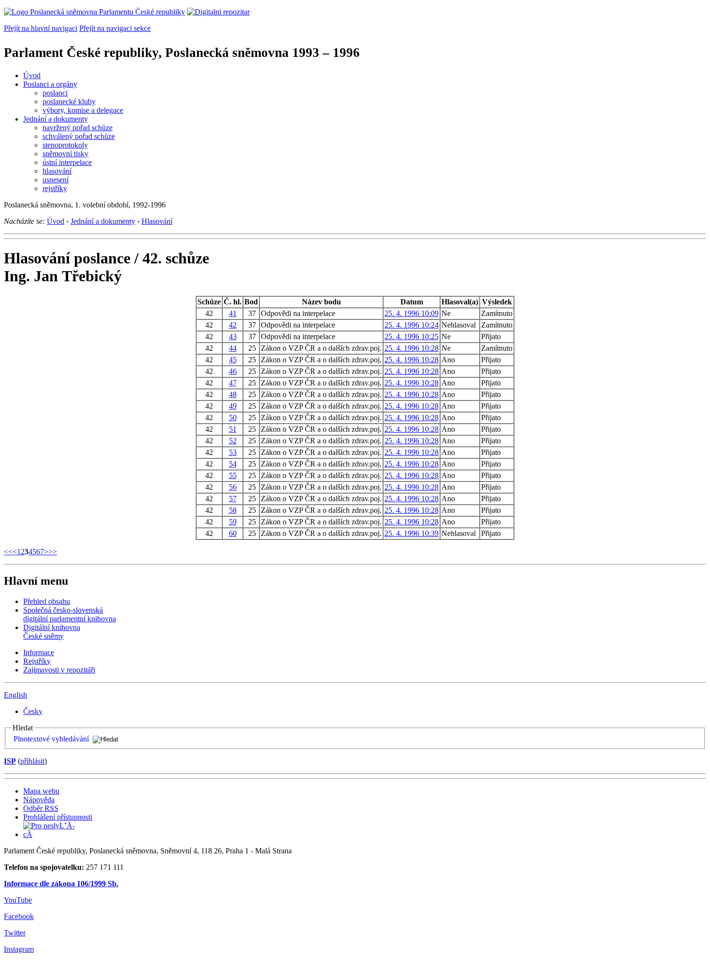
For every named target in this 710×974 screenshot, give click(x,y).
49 (233, 406)
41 (233, 313)
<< (8, 552)
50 (233, 417)
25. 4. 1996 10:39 (411, 533)
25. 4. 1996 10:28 (411, 348)
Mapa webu (41, 791)
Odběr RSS (40, 808)
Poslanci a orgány (50, 84)
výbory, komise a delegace (83, 110)
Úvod (32, 75)
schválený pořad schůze (79, 136)
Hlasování (157, 221)
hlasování (57, 171)
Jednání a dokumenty (55, 119)
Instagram (19, 949)
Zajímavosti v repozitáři (59, 670)
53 (233, 452)
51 (233, 429)
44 (233, 348)
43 (233, 336)
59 (233, 522)
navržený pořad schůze (78, 127)
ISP (10, 761)
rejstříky (55, 188)
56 (233, 487)
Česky (33, 711)
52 (233, 441)
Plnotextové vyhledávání (51, 739)
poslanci (55, 93)
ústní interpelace (67, 162)
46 (233, 371)
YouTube (18, 900)
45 (233, 360)
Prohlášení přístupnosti (57, 817)
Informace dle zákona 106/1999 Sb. (61, 883)
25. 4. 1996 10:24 (411, 325)
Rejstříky (37, 661)
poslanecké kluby (69, 101)
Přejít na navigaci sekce (115, 28)
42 (233, 325)
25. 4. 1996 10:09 (411, 313)
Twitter (15, 933)
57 (233, 498)
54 (233, 464)
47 (233, 383)
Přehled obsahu (46, 601)
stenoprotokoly (65, 145)
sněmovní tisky (65, 154)
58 (233, 510)
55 (233, 475)
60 (233, 533)
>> (52, 552)
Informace (38, 652)
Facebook (19, 916)
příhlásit (32, 761)
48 (233, 394)
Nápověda (39, 800)
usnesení (56, 180)
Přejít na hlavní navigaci (40, 28)
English (15, 695)
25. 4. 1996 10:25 (411, 336)
